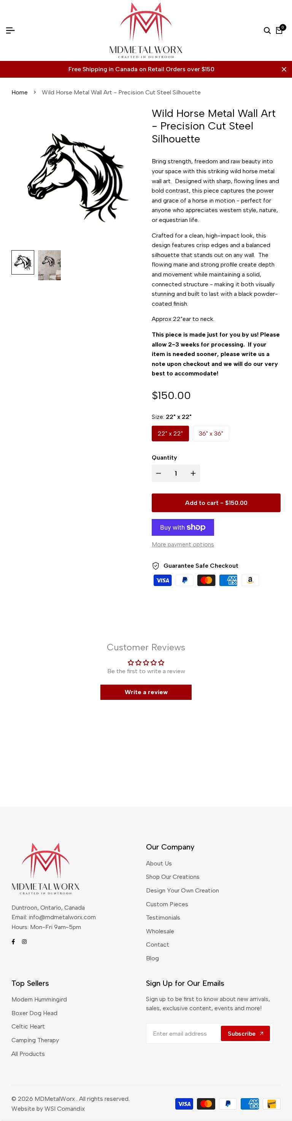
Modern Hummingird (39, 999)
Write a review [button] (146, 692)
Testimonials (163, 917)
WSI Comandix (64, 1108)
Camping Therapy (35, 1040)
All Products (28, 1053)
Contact (157, 944)
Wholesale (160, 931)
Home (19, 92)
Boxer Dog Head (34, 1013)
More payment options (183, 544)
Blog (152, 958)
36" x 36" (211, 433)
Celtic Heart (28, 1026)
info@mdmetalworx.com (62, 917)
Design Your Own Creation (182, 890)
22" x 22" (170, 433)
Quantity (164, 457)
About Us (159, 863)
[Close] (282, 69)
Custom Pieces (167, 904)
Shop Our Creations (173, 876)
